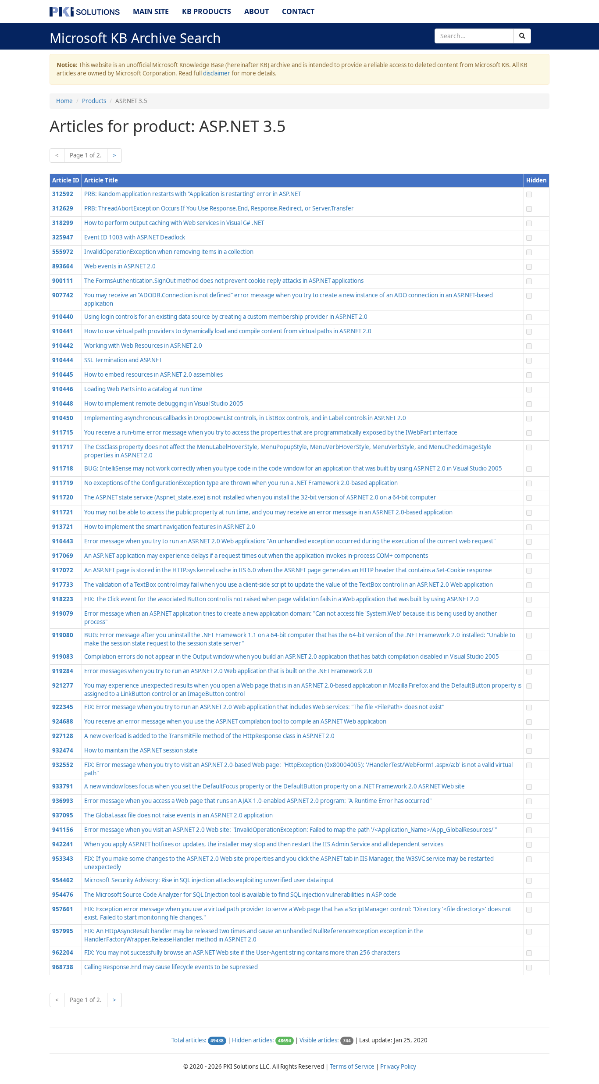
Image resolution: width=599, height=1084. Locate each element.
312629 (62, 208)
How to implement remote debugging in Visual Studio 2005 (163, 403)
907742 (62, 295)
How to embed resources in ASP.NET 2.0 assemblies (153, 374)
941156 (62, 830)
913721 (62, 527)
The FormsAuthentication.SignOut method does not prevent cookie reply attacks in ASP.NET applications (224, 281)
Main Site (151, 11)
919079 (62, 613)
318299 (62, 223)
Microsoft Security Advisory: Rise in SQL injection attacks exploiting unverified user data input (209, 880)
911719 (62, 483)
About (256, 11)
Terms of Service (352, 1066)
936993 (62, 801)
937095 (62, 815)
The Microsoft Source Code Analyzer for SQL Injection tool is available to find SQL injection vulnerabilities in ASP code (240, 895)
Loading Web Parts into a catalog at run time (143, 389)
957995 (62, 931)
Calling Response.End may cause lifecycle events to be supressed (171, 967)
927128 (62, 736)
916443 (62, 541)
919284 (62, 671)
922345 (62, 707)
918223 (62, 599)
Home (64, 101)
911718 (62, 468)
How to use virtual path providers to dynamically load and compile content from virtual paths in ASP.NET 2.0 (227, 331)
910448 (62, 403)
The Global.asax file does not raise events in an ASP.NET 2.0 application (178, 815)
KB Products (206, 11)
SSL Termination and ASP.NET (123, 360)
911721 (62, 512)
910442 (62, 345)
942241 (62, 844)
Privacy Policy (398, 1066)
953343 (62, 859)
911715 (62, 432)
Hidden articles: (253, 1040)
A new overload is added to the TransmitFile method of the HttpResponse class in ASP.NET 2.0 (209, 736)
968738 (62, 967)
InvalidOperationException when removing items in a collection (168, 252)
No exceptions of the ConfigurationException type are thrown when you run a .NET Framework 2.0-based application (241, 483)
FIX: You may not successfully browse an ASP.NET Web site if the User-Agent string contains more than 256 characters (242, 952)
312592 (62, 194)
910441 (62, 331)
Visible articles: (319, 1040)
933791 (62, 786)
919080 (62, 635)
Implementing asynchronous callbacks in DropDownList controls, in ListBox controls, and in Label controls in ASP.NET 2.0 (245, 418)
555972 (62, 252)
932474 (62, 750)
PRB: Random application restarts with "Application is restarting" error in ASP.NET (192, 194)
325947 (62, 237)
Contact (298, 11)
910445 (62, 374)
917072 (62, 570)
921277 (62, 685)
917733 (62, 584)
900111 (62, 281)
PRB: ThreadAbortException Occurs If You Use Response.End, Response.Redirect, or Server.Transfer (219, 208)
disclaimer (216, 73)
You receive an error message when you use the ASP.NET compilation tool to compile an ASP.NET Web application (235, 721)
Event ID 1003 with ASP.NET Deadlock (134, 237)
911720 (62, 497)
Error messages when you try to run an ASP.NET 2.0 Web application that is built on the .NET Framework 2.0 (228, 671)
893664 (62, 266)
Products (94, 101)
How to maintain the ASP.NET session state (141, 750)
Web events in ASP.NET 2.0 (120, 266)
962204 (62, 952)
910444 (62, 360)
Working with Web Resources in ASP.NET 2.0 (143, 345)
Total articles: (189, 1040)
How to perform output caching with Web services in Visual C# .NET (174, 223)
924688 (62, 721)
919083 (62, 656)
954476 (62, 895)
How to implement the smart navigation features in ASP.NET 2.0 (169, 527)
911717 (62, 447)
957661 (62, 909)
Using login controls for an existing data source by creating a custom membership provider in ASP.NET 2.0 (225, 317)
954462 (62, 880)
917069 (62, 556)
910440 (62, 317)
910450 (62, 418)
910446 (62, 389)
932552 (62, 765)
